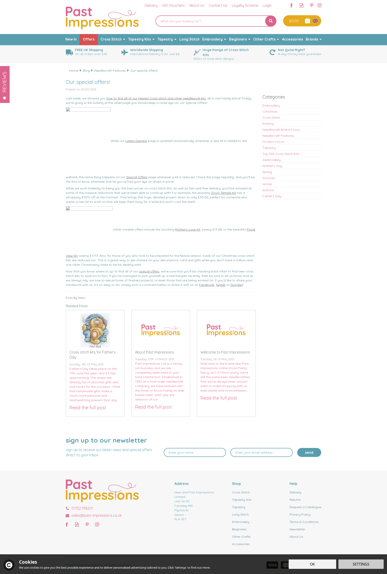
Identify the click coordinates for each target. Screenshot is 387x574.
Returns (295, 500)
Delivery (295, 492)
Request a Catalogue (305, 507)
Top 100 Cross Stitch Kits (280, 154)
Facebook (206, 285)
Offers (89, 39)
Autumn (268, 190)
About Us (296, 537)
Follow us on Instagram (319, 5)
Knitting (268, 124)
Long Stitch (240, 514)
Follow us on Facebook (291, 5)
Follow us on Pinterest (311, 5)
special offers (149, 271)
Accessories (241, 544)
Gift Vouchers (173, 5)
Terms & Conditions (304, 522)
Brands (312, 39)
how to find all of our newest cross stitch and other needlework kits (156, 98)
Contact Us (218, 5)
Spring (267, 172)
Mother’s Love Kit (187, 229)
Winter (267, 184)
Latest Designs (136, 141)
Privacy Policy (300, 514)
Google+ (236, 285)
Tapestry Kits (242, 500)
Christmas (269, 111)
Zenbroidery (271, 160)
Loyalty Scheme (245, 5)
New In (71, 39)
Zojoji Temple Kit (223, 193)
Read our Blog (301, 5)
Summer (268, 178)
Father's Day (271, 196)
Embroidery (271, 105)
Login (267, 5)
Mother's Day (272, 166)
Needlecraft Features (278, 136)
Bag (307, 20)
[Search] (270, 21)
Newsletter (297, 529)
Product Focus (273, 142)
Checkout (293, 20)
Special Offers (136, 177)
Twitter (221, 285)
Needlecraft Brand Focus (281, 130)
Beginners (239, 529)
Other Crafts (241, 537)
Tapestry (269, 148)
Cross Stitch (271, 118)
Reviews (4, 82)
